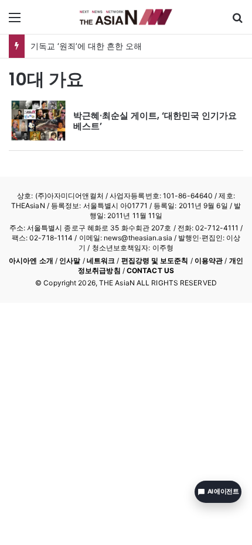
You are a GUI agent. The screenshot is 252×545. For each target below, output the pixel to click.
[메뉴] (15, 21)
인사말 (69, 260)
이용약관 (209, 260)
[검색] (237, 21)
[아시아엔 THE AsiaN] (126, 17)
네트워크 (101, 260)
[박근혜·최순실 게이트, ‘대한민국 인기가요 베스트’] (38, 121)
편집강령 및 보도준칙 (155, 260)
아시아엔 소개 (31, 260)
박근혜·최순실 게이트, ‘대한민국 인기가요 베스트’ (155, 120)
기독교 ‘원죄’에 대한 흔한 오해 (86, 46)
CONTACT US (150, 270)
